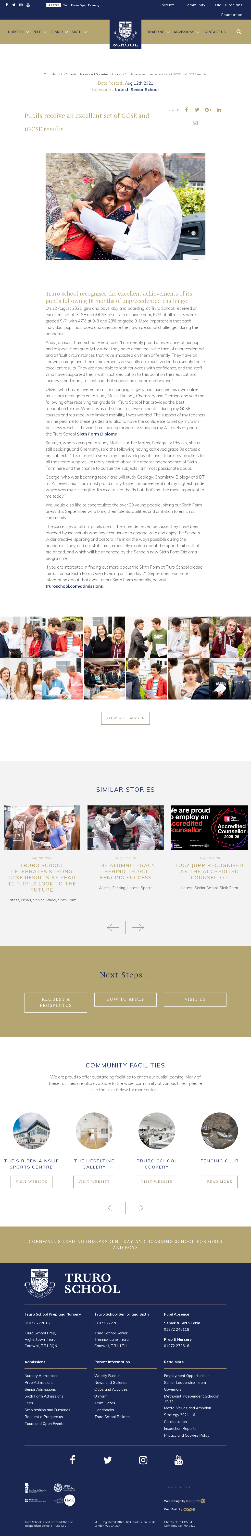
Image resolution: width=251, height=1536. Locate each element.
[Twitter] (14, 5)
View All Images (125, 718)
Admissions (184, 32)
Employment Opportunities (187, 1375)
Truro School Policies (112, 1416)
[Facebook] (7, 5)
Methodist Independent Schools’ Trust (191, 1398)
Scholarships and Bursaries (47, 1410)
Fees (29, 1403)
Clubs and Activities (111, 1389)
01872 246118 (176, 1329)
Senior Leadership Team (185, 1382)
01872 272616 (37, 1323)
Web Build (171, 1509)
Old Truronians (228, 5)
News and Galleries (110, 1382)
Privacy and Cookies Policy (186, 1435)
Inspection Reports (180, 1428)
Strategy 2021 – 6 (179, 1414)
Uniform (101, 1396)
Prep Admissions (39, 1382)
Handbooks (104, 1410)
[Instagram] (21, 5)
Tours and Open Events (44, 1423)
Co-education (175, 1421)
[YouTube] (28, 5)
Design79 (193, 1501)
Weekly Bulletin (107, 1375)
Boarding (155, 32)
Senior (56, 32)
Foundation (231, 14)
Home (125, 32)
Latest (121, 89)
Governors (173, 1389)
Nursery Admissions (41, 1375)
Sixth (77, 32)
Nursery (16, 32)
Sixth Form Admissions (44, 1396)
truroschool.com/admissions (74, 586)
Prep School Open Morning (82, 5)
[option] (84, 4)
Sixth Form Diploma (97, 433)
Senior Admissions (40, 1389)
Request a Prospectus (44, 1416)
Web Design (172, 1501)
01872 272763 (107, 1323)
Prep (37, 32)
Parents (168, 5)
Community (195, 5)
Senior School (145, 89)
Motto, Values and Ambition (187, 1408)
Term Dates (104, 1403)
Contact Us (214, 32)
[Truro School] (72, 1283)
